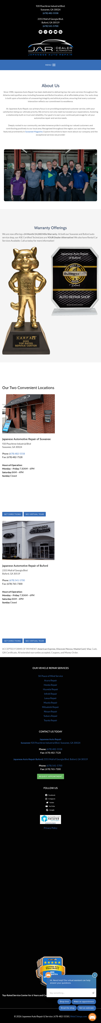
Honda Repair (50, 685)
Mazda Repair (50, 702)
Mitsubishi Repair (50, 707)
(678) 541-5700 (17, 580)
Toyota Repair (50, 720)
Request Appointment (50, 776)
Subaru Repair (50, 716)
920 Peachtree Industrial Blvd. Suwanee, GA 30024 (55, 742)
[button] (50, 175)
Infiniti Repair (50, 693)
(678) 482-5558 (54, 749)
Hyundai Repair (50, 689)
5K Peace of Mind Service (50, 676)
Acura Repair (50, 680)
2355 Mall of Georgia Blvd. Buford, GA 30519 (66, 759)
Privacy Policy (50, 828)
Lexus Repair (50, 698)
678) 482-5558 (17, 453)
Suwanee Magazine (34, 131)
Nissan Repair (50, 711)
